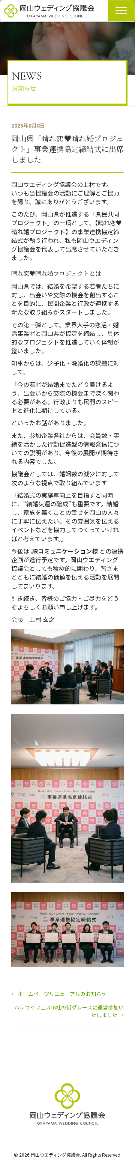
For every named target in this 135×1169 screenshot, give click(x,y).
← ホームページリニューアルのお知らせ (58, 993)
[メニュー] (121, 11)
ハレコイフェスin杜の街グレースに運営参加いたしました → (69, 1011)
